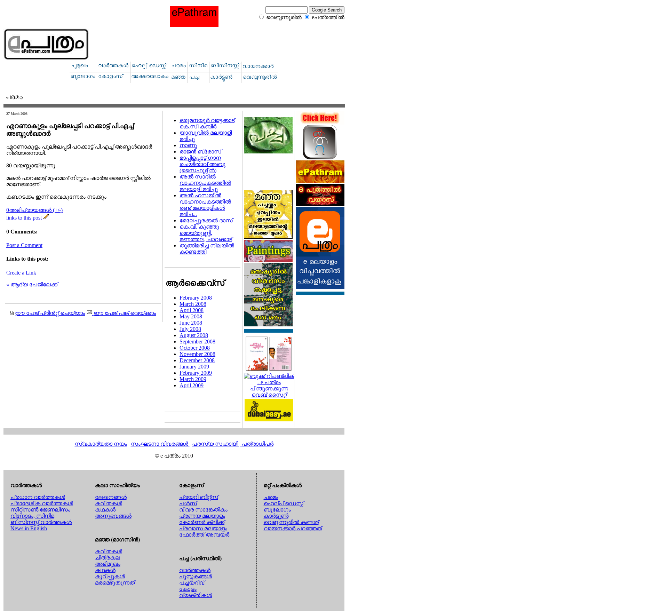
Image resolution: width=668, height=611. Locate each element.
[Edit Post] (46, 218)
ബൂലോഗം (277, 510)
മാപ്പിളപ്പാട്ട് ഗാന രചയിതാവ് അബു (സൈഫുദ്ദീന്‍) (202, 164)
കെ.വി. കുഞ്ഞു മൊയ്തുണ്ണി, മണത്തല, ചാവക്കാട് (206, 233)
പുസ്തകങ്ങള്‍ (195, 576)
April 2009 (192, 385)
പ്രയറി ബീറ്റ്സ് (198, 497)
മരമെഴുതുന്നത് (115, 583)
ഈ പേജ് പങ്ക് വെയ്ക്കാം (124, 313)
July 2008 (190, 329)
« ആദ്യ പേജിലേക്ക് (31, 284)
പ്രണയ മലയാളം (202, 516)
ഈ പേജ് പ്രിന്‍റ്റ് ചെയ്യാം (50, 313)
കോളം (188, 589)
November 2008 (197, 354)
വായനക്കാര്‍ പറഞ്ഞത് (293, 528)
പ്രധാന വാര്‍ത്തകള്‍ (37, 497)
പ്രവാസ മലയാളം (203, 528)
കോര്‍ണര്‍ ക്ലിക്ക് (201, 522)
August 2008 (194, 335)
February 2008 (196, 298)
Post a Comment (24, 245)
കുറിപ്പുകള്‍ (110, 576)
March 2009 (193, 379)
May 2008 (191, 316)
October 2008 (195, 348)
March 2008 (193, 304)
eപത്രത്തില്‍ (328, 17)
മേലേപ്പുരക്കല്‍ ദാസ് (206, 220)
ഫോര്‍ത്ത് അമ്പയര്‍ (204, 535)
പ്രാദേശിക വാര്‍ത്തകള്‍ (41, 503)
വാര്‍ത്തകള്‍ (194, 570)
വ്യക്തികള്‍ (195, 595)
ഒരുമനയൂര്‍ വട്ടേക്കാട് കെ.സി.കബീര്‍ (207, 123)
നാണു (188, 145)
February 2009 (196, 373)
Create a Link (21, 273)
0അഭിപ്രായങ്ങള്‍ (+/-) (34, 210)
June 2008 (191, 323)
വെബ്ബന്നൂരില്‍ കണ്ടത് (291, 522)
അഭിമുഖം (107, 564)
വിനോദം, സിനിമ (32, 516)
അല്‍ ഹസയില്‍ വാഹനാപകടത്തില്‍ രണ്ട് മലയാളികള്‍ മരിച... (205, 204)
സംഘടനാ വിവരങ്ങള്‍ (160, 444)
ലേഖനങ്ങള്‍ (111, 497)
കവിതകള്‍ (108, 503)
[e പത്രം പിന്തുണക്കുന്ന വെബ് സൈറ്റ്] (269, 395)
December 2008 (197, 360)
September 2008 (197, 341)
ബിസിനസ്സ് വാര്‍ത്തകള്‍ (41, 522)
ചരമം (271, 497)
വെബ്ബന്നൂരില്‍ (284, 17)
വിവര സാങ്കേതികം (203, 510)
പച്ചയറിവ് (191, 583)
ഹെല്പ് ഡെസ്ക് (283, 503)
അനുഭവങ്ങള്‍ (113, 516)
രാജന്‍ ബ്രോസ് (200, 151)
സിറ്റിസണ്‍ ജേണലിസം (40, 510)
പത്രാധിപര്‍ (257, 444)
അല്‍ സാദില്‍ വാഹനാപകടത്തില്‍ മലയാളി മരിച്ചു (205, 183)
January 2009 (194, 367)
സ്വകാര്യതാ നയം (101, 444)
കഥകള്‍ (105, 510)
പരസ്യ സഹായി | (217, 444)
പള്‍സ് (188, 503)
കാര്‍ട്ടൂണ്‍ (276, 516)
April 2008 (192, 310)
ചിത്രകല (107, 558)
